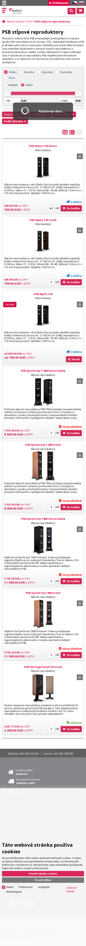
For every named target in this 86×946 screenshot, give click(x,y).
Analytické (44, 887)
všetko (29, 84)
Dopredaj (65, 72)
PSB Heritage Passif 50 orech (43, 667)
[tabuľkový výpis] (65, 133)
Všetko (13, 72)
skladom (13, 84)
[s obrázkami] (72, 133)
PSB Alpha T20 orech (43, 220)
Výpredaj (47, 72)
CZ (74, 3)
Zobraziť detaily (71, 889)
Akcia (12, 77)
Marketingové (14, 891)
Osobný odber (24, 772)
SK (80, 3)
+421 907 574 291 (29, 753)
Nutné (9, 887)
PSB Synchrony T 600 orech (43, 445)
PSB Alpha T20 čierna (43, 146)
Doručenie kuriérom (28, 781)
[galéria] (79, 133)
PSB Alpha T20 (43, 294)
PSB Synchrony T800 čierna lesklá (43, 519)
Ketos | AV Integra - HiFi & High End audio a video (15, 11)
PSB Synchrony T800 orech (43, 593)
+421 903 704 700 (63, 753)
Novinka (29, 72)
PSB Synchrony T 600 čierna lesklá (43, 370)
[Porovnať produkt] (80, 156)
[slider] (7, 93)
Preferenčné (26, 887)
